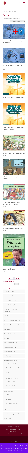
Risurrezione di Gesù (11, 368)
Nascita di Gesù (9, 363)
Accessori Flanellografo (10, 291)
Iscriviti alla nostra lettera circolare (13, 434)
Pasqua (7, 399)
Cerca (16, 284)
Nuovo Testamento (9, 342)
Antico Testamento (9, 300)
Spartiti (6, 409)
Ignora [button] (20, 450)
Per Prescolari (8, 356)
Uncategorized (8, 418)
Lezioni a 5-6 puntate (11, 381)
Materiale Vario (8, 334)
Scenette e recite (9, 391)
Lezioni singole (9, 385)
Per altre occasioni (10, 403)
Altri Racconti (8, 296)
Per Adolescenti (8, 351)
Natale (7, 394)
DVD (5, 316)
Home (4, 11)
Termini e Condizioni (13, 426)
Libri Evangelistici (9, 329)
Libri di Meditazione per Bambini (13, 325)
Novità (9, 11)
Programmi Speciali (9, 360)
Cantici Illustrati (8, 305)
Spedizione (13, 431)
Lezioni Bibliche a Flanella (11, 320)
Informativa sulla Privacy (13, 429)
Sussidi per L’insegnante (10, 414)
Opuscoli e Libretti (9, 347)
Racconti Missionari (9, 378)
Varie (7, 372)
